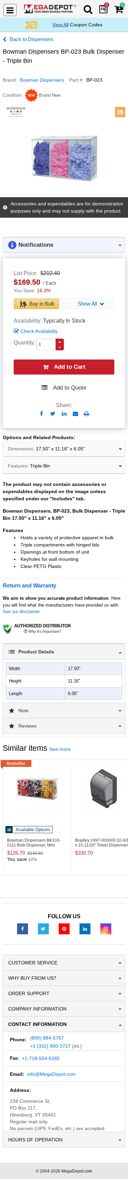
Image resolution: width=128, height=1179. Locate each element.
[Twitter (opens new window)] (43, 928)
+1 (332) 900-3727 (50, 1046)
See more (60, 749)
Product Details (36, 651)
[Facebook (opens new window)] (22, 928)
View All (60, 24)
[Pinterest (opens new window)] (64, 928)
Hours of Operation (35, 1139)
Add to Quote (69, 387)
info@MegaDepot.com (51, 1074)
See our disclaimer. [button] (22, 611)
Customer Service (32, 962)
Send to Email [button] (75, 414)
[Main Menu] (10, 10)
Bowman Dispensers (42, 80)
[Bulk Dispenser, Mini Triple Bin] (36, 788)
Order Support (28, 993)
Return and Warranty (29, 585)
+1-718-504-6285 (41, 1058)
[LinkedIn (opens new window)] (85, 928)
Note (23, 710)
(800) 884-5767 (47, 1038)
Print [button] (86, 414)
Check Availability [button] (39, 331)
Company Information (37, 1009)
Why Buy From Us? (32, 978)
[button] (59, 342)
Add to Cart (69, 367)
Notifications (35, 245)
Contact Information (37, 1024)
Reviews (27, 726)
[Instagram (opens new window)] (105, 928)
